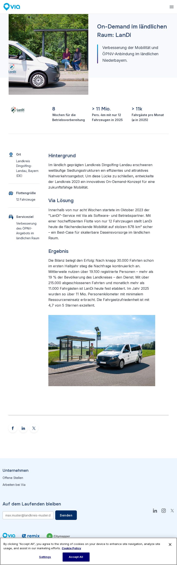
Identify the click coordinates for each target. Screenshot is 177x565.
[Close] (170, 544)
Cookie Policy (71, 548)
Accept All (76, 557)
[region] (88, 551)
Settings (45, 557)
